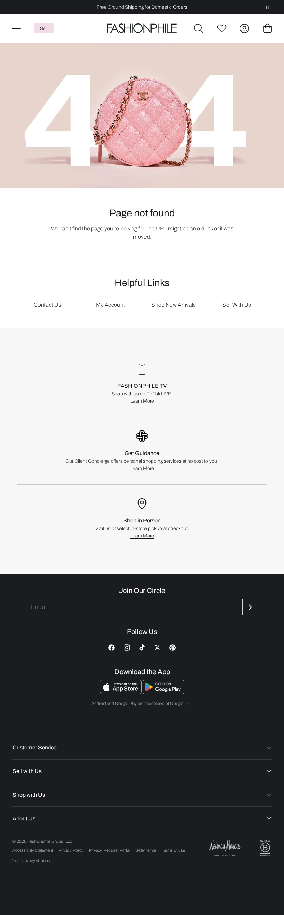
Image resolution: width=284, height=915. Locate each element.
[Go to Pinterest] (172, 647)
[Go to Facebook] (111, 647)
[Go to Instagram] (126, 647)
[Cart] (267, 28)
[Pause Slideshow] (267, 7)
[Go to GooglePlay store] (163, 692)
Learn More (142, 401)
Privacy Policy (71, 850)
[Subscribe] (250, 607)
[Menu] (16, 28)
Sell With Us (236, 305)
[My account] (244, 28)
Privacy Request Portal (109, 850)
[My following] (221, 28)
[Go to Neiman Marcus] (225, 848)
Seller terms (145, 850)
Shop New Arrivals (173, 305)
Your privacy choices (31, 860)
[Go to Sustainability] (265, 848)
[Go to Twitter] (157, 647)
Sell (44, 28)
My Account (110, 305)
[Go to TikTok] (142, 647)
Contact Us (47, 305)
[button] (198, 28)
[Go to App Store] (121, 692)
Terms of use (173, 850)
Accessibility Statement (32, 850)
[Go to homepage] (142, 28)
